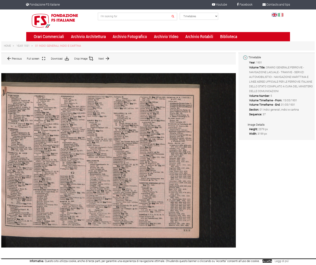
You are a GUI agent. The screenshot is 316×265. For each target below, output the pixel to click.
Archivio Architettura (88, 36)
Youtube (221, 4)
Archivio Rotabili (199, 36)
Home (7, 45)
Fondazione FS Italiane (44, 4)
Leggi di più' (282, 261)
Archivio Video (166, 36)
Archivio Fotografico (130, 36)
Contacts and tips (278, 4)
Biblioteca (228, 36)
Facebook (246, 4)
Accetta (267, 261)
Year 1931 (23, 45)
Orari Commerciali (49, 36)
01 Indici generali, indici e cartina (58, 45)
